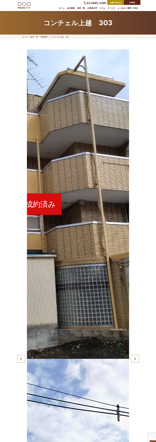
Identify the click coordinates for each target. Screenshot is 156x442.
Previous (21, 359)
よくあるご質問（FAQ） (128, 8)
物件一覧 (81, 8)
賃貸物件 (44, 37)
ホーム (62, 8)
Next (135, 359)
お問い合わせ (115, 2)
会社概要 (71, 8)
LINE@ (132, 2)
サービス (111, 8)
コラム (102, 8)
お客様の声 (92, 8)
